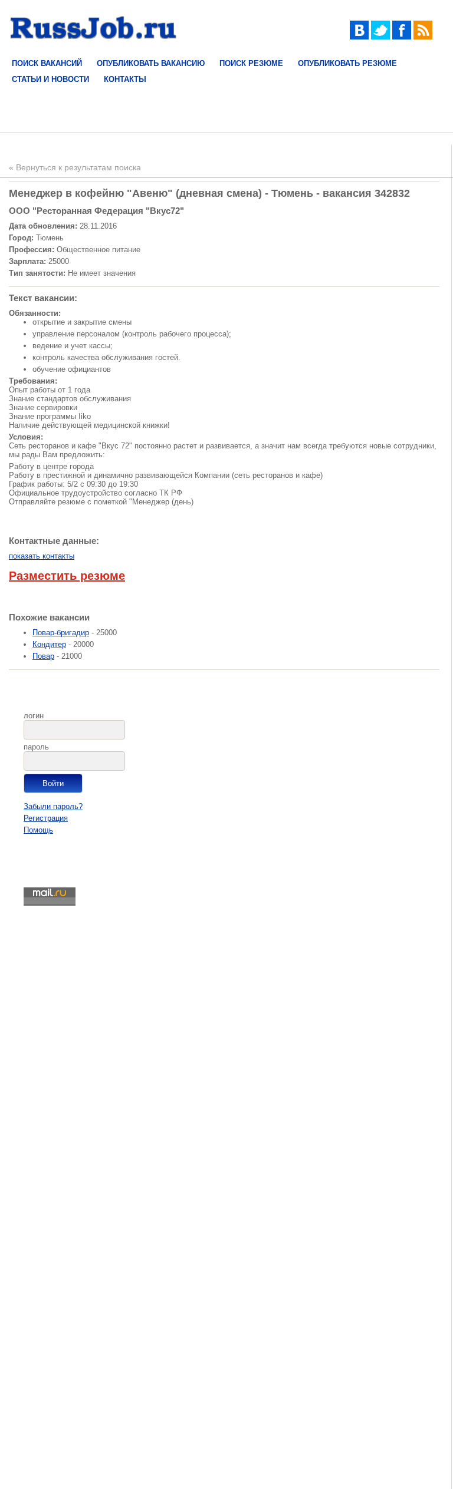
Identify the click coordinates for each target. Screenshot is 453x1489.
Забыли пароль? (53, 806)
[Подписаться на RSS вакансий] (422, 36)
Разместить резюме (67, 575)
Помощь (38, 830)
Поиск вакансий (47, 63)
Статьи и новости (50, 79)
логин (34, 715)
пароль (36, 746)
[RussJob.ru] (93, 46)
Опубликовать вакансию (151, 63)
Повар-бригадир (60, 632)
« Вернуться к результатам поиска (75, 167)
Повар (43, 656)
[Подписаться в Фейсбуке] (401, 36)
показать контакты (41, 556)
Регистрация (46, 818)
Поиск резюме (251, 63)
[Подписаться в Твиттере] (380, 36)
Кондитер (49, 644)
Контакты (125, 79)
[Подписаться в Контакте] (359, 36)
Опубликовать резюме (347, 63)
